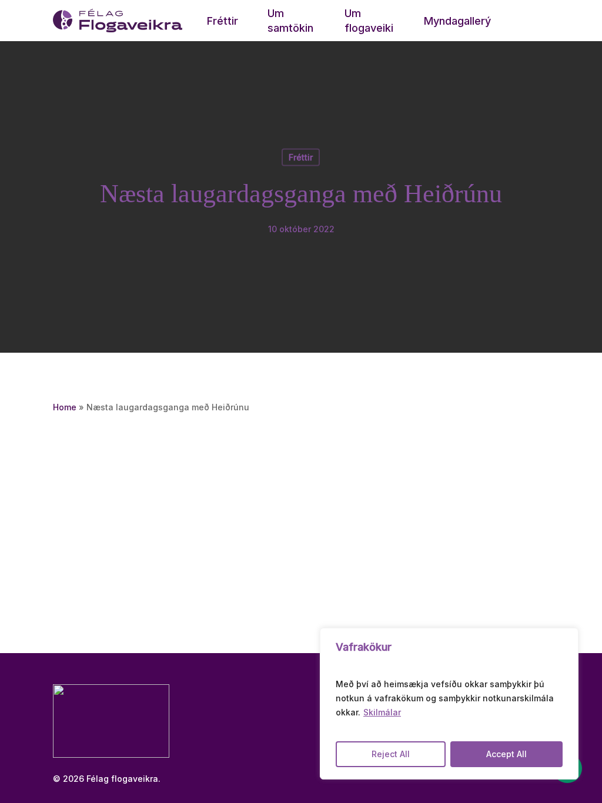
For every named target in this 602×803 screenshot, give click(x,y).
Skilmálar (382, 712)
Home (64, 407)
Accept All (506, 754)
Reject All (391, 754)
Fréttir (301, 157)
